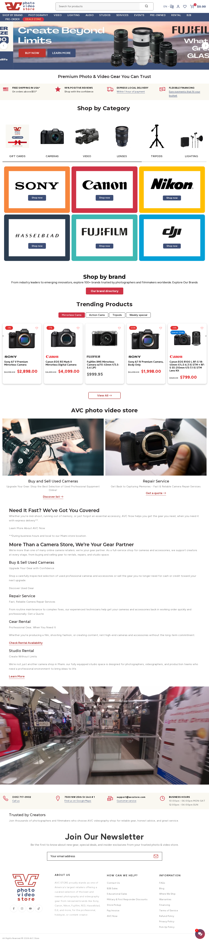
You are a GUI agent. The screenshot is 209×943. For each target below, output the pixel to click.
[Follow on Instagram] (22, 908)
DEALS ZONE (33, 19)
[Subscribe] (155, 856)
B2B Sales (112, 888)
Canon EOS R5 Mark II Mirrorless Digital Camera (60, 363)
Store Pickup (114, 905)
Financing (164, 905)
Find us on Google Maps (77, 800)
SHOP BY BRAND (12, 15)
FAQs (162, 883)
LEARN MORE (117, 51)
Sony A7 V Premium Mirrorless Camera (16, 363)
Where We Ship (167, 893)
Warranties (165, 899)
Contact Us (113, 883)
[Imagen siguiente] (37, 338)
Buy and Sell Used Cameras (53, 481)
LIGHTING (73, 15)
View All (102, 395)
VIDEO (58, 15)
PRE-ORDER (12, 19)
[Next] (205, 45)
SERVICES (122, 15)
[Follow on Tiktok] (38, 908)
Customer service (126, 800)
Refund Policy (166, 916)
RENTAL (176, 15)
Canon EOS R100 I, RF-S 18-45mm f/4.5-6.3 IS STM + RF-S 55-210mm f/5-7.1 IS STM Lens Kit (187, 366)
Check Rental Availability (26, 643)
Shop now (37, 197)
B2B (189, 15)
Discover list (51, 496)
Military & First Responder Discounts (127, 899)
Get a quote (154, 493)
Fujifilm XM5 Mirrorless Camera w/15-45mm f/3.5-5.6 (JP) (103, 364)
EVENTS (139, 15)
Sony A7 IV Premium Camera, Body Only (145, 363)
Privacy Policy (166, 921)
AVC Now (112, 916)
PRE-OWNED (158, 15)
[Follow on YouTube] (30, 908)
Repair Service (156, 481)
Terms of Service (168, 910)
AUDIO (90, 15)
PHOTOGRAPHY (38, 15)
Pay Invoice (113, 910)
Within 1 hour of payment (131, 91)
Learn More (17, 676)
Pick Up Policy (166, 927)
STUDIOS (105, 15)
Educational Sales (117, 893)
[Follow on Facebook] (13, 908)
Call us (16, 800)
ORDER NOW (86, 51)
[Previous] (3, 45)
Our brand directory (104, 291)
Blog (161, 888)
